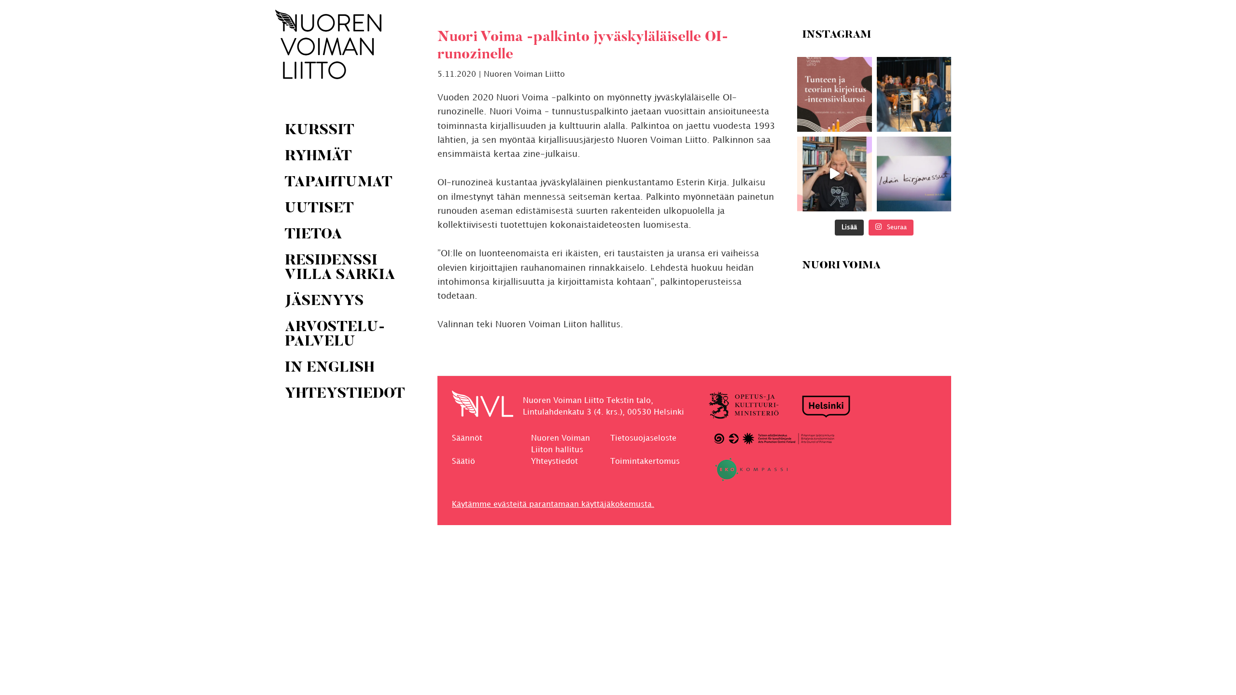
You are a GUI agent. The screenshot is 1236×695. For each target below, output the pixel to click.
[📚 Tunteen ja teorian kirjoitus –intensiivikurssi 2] (834, 94)
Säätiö (463, 461)
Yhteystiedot (554, 461)
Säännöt (467, 438)
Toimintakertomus (645, 461)
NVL (328, 44)
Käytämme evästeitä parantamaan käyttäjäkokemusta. (553, 504)
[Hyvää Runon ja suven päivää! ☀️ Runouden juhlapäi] (913, 94)
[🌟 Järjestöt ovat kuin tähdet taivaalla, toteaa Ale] (834, 174)
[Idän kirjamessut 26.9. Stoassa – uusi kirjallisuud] (913, 174)
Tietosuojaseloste (643, 438)
